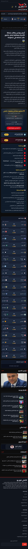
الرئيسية (25, 25)
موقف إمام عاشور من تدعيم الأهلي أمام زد (10, 401)
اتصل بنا (25, 518)
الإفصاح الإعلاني (24, 521)
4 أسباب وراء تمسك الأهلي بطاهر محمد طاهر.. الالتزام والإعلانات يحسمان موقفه (13, 437)
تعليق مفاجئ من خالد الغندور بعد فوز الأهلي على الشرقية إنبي (10, 406)
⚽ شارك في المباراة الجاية (14, 128)
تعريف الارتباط (24, 500)
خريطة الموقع (24, 533)
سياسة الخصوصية (24, 502)
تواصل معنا (25, 497)
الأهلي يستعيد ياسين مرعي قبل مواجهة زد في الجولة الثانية (10, 420)
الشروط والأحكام (24, 512)
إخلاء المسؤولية (24, 505)
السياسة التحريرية (24, 515)
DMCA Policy (25, 531)
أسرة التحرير (25, 528)
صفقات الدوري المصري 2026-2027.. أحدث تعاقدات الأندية (10, 397)
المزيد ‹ (2, 370)
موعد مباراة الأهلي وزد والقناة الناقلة (11, 410)
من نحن (25, 494)
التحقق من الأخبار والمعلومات (22, 536)
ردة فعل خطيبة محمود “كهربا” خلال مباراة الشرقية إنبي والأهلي (10, 416)
